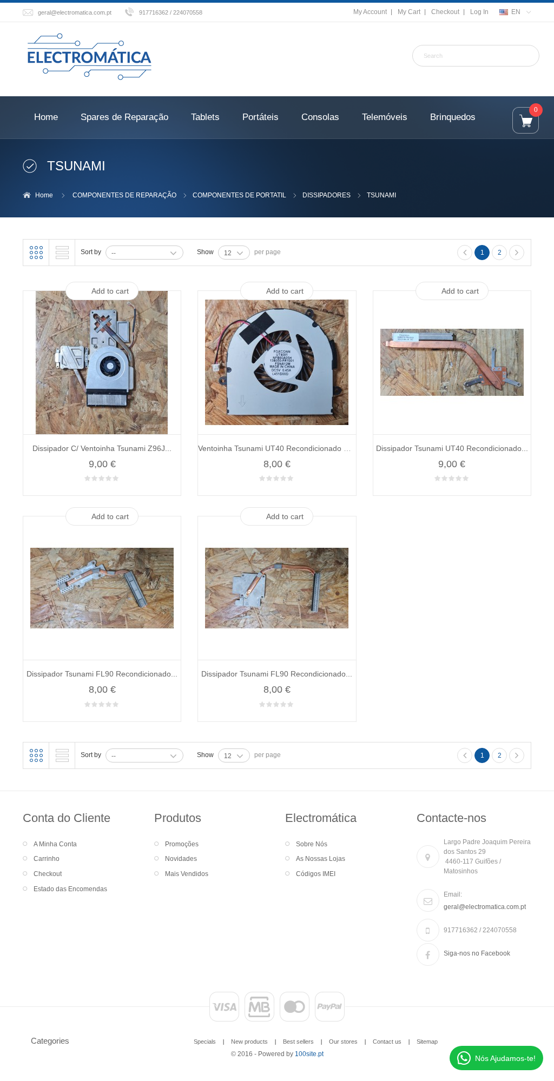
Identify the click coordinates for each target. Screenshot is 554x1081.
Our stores (343, 1041)
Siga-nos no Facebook (477, 953)
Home (44, 195)
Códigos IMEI (315, 874)
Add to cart (110, 291)
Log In (479, 12)
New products (249, 1041)
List (62, 252)
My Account (370, 12)
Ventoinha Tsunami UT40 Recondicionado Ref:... (281, 448)
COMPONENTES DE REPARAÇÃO (124, 195)
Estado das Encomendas (70, 889)
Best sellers (298, 1041)
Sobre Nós (311, 844)
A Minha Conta (55, 844)
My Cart (409, 12)
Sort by (91, 252)
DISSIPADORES (326, 195)
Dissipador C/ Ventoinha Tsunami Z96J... (102, 448)
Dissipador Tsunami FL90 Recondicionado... (102, 673)
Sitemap (427, 1041)
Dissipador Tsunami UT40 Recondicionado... (452, 448)
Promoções (182, 844)
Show (205, 252)
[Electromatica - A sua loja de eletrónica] (89, 57)
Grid (36, 252)
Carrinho (47, 859)
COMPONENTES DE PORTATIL (239, 195)
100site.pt (309, 1054)
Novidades (181, 859)
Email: (453, 894)
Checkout (445, 12)
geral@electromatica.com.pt (74, 12)
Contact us (387, 1041)
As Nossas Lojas (320, 859)
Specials (205, 1041)
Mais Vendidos (186, 874)
